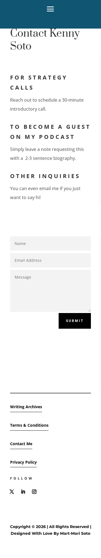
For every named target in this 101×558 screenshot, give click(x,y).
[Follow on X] (11, 491)
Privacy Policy (23, 462)
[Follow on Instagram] (34, 491)
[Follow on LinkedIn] (23, 491)
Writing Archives (26, 406)
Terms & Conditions (29, 425)
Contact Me (21, 443)
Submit (75, 321)
